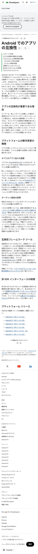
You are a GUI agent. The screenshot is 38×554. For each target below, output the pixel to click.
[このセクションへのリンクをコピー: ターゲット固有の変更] (23, 198)
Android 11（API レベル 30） (15, 335)
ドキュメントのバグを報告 (10, 498)
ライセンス (15, 536)
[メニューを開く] (3, 2)
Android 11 (5, 466)
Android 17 (5, 448)
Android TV (5, 439)
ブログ (4, 392)
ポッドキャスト (6, 395)
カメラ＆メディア (7, 413)
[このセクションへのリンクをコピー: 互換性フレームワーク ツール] (34, 240)
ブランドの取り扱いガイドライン (13, 539)
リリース (33, 34)
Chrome (4, 520)
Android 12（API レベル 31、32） (16, 331)
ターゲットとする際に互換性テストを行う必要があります (19, 210)
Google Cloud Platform (9, 526)
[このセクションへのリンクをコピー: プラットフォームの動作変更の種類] (8, 144)
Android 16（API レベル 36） (15, 317)
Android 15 (5, 454)
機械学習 (4, 406)
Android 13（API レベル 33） (15, 328)
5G (3, 419)
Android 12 (5, 463)
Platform (6, 8)
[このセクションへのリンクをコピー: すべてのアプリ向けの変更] (26, 158)
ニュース (4, 389)
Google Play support (8, 501)
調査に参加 (5, 504)
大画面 (4, 427)
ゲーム (4, 403)
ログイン (33, 2)
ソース (4, 386)
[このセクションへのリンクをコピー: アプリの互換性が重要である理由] (6, 110)
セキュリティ (6, 383)
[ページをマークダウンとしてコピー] (25, 48)
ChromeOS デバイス (8, 433)
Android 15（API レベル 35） (15, 321)
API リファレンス (7, 481)
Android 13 (5, 460)
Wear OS (4, 430)
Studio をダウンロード (8, 484)
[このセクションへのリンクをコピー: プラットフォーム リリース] (32, 307)
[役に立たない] (24, 38)
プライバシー (6, 416)
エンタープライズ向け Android (11, 380)
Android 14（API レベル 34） (15, 324)
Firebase (4, 523)
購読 (30, 544)
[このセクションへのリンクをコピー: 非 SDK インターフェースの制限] (3, 282)
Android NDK (6, 487)
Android (4, 376)
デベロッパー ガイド (8, 478)
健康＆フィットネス (8, 410)
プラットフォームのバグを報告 (11, 495)
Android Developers (7, 34)
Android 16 (5, 451)
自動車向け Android (8, 436)
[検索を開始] (23, 2)
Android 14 (5, 457)
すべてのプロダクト (8, 529)
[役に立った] (21, 38)
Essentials (18, 34)
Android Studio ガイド (8, 474)
